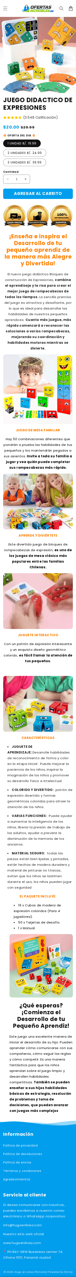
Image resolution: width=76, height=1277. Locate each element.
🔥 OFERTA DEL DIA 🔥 (19, 135)
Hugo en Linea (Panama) (31, 1272)
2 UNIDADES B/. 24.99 (25, 153)
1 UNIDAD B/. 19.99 (22, 143)
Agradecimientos (16, 1179)
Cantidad (11, 172)
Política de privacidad (20, 1145)
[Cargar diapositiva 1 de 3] (32, 89)
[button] (61, 8)
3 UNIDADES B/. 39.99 (25, 162)
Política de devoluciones (22, 1154)
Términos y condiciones (22, 1171)
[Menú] (5, 8)
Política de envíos (17, 1162)
